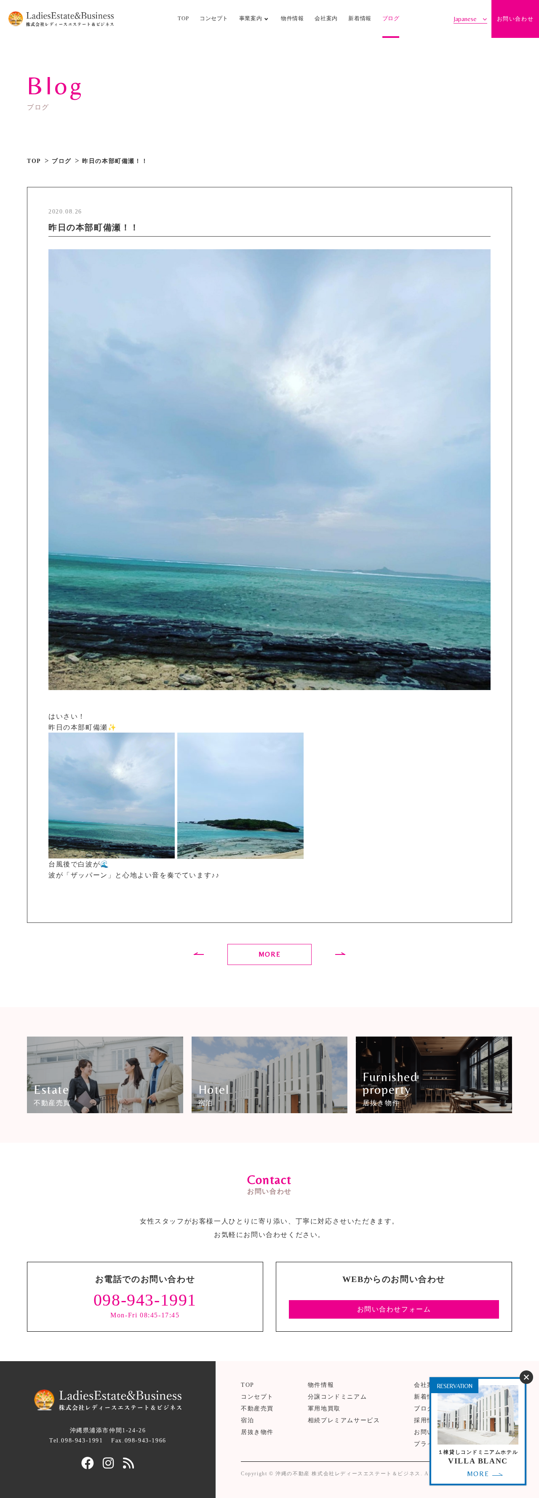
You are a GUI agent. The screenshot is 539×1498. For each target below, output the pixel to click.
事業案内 (250, 18)
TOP (183, 18)
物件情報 (292, 18)
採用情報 (427, 1420)
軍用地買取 (324, 1408)
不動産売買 (257, 1408)
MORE (269, 954)
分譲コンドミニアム (337, 1397)
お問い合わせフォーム (394, 1309)
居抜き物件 (257, 1432)
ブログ (391, 18)
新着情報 (359, 18)
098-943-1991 (145, 1299)
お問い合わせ (515, 19)
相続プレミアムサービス (344, 1420)
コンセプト (214, 18)
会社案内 (326, 18)
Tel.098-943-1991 (76, 1440)
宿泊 (247, 1420)
